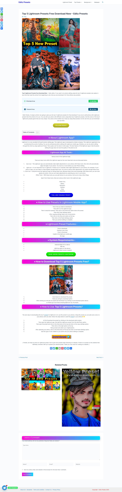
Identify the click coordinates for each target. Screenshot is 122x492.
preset (72, 316)
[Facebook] (51, 348)
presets (46, 315)
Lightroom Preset (67, 2)
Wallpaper (97, 2)
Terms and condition (38, 489)
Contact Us (48, 489)
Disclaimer (29, 489)
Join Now (93, 101)
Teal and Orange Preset (61, 195)
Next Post (100, 357)
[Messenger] (1, 25)
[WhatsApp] (1, 14)
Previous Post (23, 357)
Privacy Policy (56, 489)
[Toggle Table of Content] (36, 132)
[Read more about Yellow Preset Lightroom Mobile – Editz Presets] (81, 397)
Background (87, 2)
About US (23, 489)
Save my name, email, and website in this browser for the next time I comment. (45, 469)
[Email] (1, 17)
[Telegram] (1, 22)
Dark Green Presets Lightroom (61, 254)
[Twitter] (1, 11)
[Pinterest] (1, 20)
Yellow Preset (61, 125)
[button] (81, 2)
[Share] (1, 28)
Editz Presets (24, 2)
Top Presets (77, 2)
